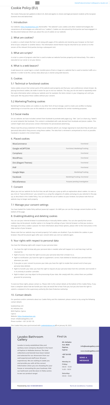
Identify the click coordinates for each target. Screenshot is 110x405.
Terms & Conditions (77, 386)
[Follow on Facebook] (51, 393)
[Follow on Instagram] (58, 393)
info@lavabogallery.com (90, 346)
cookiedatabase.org (48, 325)
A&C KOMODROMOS (35, 386)
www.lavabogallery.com (90, 351)
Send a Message (84, 359)
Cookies (89, 386)
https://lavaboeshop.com (29, 27)
